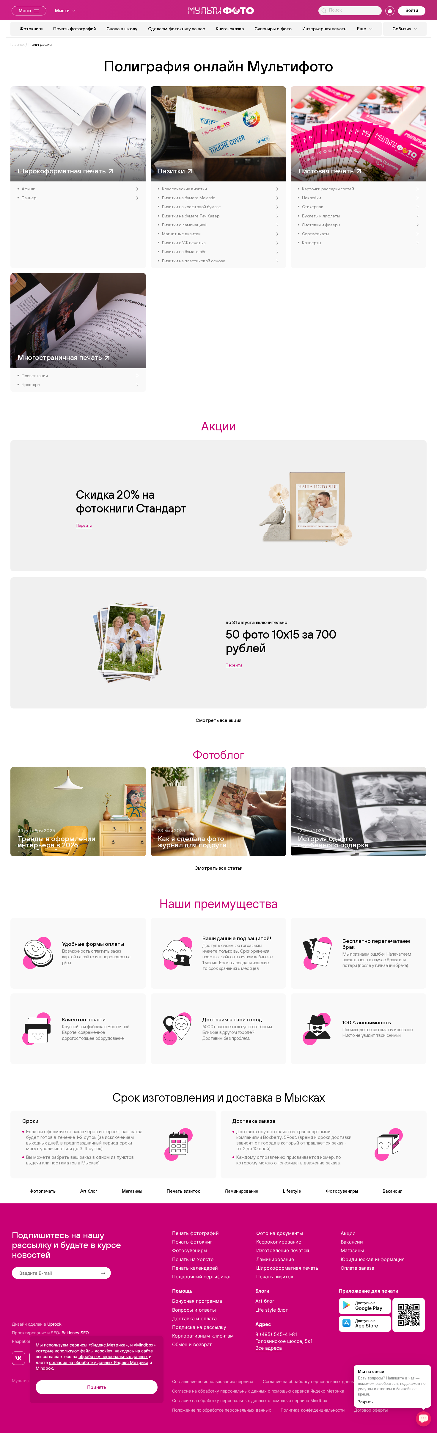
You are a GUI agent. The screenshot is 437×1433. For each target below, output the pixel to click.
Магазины (132, 1191)
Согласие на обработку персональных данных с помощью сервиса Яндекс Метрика (258, 1390)
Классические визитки (184, 188)
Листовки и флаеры (321, 224)
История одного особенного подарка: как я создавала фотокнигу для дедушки (334, 842)
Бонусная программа (197, 1301)
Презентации (35, 375)
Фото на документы (279, 1233)
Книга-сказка (230, 28)
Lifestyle (292, 1191)
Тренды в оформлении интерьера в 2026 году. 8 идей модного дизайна (56, 842)
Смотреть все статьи (218, 868)
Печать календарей (195, 1268)
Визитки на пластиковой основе (193, 260)
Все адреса (268, 1348)
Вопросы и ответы (194, 1310)
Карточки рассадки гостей (328, 188)
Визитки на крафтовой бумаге (191, 206)
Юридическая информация (373, 1259)
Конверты (311, 242)
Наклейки (311, 197)
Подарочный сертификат (201, 1277)
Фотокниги (31, 28)
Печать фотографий (74, 28)
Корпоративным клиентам (203, 1336)
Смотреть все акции (218, 720)
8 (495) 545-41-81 (276, 1334)
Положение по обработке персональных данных (221, 1409)
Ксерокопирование (278, 1242)
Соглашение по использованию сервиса (212, 1381)
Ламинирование (241, 1191)
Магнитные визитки (181, 233)
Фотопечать (42, 1191)
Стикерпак (312, 206)
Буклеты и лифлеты (321, 216)
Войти (411, 10)
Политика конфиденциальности (313, 1409)
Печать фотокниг (192, 1242)
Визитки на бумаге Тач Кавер (190, 216)
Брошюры (31, 384)
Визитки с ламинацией (184, 224)
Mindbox (44, 1368)
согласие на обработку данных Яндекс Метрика (98, 1362)
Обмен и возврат (192, 1344)
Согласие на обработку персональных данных (310, 1381)
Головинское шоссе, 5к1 (283, 1341)
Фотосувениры (342, 1191)
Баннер (29, 197)
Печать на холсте (192, 1259)
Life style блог (271, 1310)
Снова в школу (121, 28)
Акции (348, 1233)
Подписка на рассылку (199, 1327)
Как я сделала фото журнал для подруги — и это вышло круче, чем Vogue (196, 842)
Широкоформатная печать (287, 1268)
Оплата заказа (357, 1268)
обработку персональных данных (113, 1356)
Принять (96, 1387)
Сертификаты (315, 233)
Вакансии (392, 1191)
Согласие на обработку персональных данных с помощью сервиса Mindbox (249, 1400)
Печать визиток (183, 1191)
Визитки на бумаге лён (184, 251)
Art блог (88, 1191)
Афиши (28, 188)
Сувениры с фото (273, 28)
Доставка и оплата (194, 1318)
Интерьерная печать (324, 28)
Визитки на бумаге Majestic (188, 197)
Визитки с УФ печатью (183, 242)
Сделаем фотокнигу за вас (176, 28)
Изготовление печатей (282, 1250)
